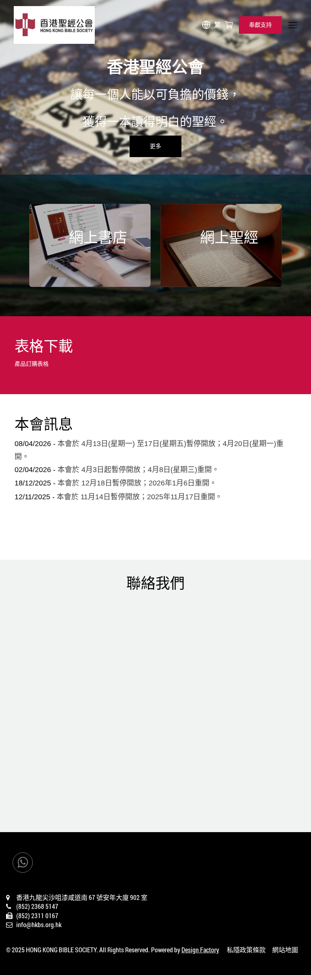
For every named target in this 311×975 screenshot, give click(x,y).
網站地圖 (285, 949)
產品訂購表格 (32, 363)
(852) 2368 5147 (37, 906)
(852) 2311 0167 (37, 915)
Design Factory (200, 949)
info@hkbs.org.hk (39, 924)
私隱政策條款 (246, 949)
